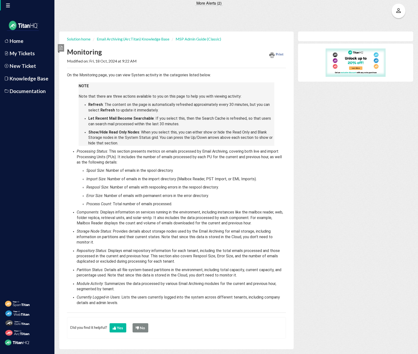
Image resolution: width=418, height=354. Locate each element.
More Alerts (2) (209, 3)
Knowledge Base (28, 78)
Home (15, 41)
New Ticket (22, 66)
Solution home (79, 39)
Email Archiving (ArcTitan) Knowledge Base (133, 39)
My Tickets (21, 53)
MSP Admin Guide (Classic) (198, 39)
